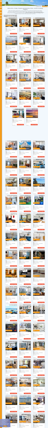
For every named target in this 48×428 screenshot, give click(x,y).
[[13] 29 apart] (11, 95)
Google (4, 420)
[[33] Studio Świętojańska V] (11, 236)
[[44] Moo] (39, 291)
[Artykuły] (1, 9)
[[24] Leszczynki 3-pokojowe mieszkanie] (11, 182)
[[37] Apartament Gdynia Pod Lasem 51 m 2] (25, 254)
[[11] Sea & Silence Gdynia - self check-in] (25, 77)
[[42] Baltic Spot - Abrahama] (11, 291)
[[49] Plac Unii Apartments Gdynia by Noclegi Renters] (25, 327)
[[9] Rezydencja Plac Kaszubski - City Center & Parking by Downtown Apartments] (39, 58)
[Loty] (1, 12)
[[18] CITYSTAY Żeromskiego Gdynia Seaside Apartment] (11, 145)
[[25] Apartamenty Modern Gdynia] (25, 182)
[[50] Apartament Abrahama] (39, 327)
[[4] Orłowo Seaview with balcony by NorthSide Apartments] (11, 40)
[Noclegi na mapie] (1, 7)
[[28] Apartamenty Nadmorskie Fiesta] (25, 200)
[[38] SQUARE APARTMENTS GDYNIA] (39, 254)
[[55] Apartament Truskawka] (25, 364)
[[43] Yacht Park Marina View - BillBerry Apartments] (25, 291)
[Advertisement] (25, 133)
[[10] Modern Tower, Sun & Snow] (11, 77)
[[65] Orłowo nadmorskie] (39, 418)
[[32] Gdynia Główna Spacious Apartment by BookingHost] (39, 218)
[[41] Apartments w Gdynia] (39, 273)
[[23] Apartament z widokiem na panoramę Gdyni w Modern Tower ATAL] (39, 163)
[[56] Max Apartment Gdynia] (39, 364)
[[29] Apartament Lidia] (39, 200)
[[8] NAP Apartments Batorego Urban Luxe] (25, 58)
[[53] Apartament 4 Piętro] (39, 345)
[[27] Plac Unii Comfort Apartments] (11, 200)
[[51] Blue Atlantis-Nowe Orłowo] (11, 345)
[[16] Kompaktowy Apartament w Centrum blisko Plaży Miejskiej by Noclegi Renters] (18, 113)
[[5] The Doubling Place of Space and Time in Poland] (25, 40)
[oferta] (6, 29)
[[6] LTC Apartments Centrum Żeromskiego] (39, 40)
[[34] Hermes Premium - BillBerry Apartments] (25, 236)
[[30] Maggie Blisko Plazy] (11, 218)
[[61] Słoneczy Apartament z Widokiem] (25, 400)
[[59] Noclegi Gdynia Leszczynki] (39, 382)
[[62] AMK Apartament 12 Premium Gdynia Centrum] (39, 400)
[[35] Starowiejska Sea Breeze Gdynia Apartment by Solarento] (39, 236)
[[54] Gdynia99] (11, 364)
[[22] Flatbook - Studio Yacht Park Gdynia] (25, 163)
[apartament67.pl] (1, 1)
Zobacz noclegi (13, 33)
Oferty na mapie (45, 6)
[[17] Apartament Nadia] (32, 113)
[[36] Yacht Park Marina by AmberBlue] (11, 254)
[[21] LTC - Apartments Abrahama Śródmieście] (11, 163)
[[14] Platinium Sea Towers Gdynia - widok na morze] (25, 95)
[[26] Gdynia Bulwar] (39, 182)
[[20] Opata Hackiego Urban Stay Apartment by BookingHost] (39, 145)
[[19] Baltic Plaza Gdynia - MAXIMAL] (25, 145)
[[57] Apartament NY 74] (11, 382)
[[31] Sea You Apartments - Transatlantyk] (25, 218)
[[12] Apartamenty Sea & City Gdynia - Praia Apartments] (39, 77)
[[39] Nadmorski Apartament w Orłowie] (11, 273)
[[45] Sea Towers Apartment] (11, 309)
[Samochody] (1, 15)
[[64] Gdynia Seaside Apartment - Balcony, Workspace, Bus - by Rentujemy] (25, 418)
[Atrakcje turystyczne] (1, 18)
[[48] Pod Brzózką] (11, 327)
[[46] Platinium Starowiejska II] (25, 309)
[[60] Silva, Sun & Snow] (11, 400)
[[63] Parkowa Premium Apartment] (11, 418)
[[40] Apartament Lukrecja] (25, 273)
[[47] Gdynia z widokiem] (39, 309)
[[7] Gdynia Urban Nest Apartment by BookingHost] (11, 58)
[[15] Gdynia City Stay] (39, 95)
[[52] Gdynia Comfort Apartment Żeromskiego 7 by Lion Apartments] (25, 345)
